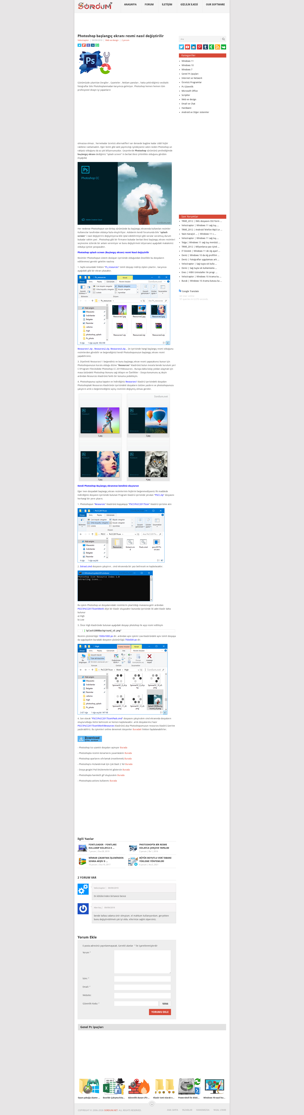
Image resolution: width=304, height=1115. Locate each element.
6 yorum (143, 865)
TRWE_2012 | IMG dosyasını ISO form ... (202, 221)
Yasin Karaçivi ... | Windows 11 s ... (199, 234)
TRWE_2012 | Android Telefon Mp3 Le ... (202, 229)
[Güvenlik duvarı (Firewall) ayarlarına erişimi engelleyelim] (139, 1086)
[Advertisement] (152, 23)
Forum (149, 4)
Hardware (186, 108)
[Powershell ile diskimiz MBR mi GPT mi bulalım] (189, 1086)
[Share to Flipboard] (84, 45)
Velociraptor (83, 40)
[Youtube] (187, 46)
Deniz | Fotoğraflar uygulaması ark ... (200, 259)
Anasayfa (130, 4)
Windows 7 (187, 69)
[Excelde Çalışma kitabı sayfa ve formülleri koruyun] (114, 1086)
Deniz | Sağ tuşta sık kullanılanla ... (199, 268)
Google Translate (190, 291)
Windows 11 (188, 61)
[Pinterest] (199, 46)
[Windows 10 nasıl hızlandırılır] (214, 1086)
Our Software (215, 4)
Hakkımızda (202, 1110)
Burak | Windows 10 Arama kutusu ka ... (202, 281)
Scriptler (186, 95)
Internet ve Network (192, 78)
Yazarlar (187, 1110)
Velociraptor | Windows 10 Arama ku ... (201, 276)
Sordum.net (110, 1110)
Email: (86, 986)
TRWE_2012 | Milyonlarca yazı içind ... (200, 246)
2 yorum (125, 40)
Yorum (87, 952)
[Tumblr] (205, 46)
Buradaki (137, 729)
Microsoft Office (190, 91)
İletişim (167, 4)
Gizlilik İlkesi (189, 4)
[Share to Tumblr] (88, 45)
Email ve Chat (188, 103)
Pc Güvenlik (187, 86)
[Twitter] (181, 46)
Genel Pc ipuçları (190, 74)
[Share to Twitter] (79, 45)
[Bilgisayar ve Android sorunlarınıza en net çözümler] (95, 6)
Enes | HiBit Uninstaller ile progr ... (199, 272)
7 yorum (92, 851)
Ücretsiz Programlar (192, 82)
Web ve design (112, 40)
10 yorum (93, 865)
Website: (87, 995)
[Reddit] (193, 46)
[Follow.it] (223, 46)
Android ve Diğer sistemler (195, 112)
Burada (123, 747)
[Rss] (217, 46)
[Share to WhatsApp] (97, 45)
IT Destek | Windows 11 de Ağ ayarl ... (201, 251)
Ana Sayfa (172, 1110)
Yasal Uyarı (219, 1110)
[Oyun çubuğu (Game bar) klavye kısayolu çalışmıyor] (89, 1086)
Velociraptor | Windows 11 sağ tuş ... (200, 225)
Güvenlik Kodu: (91, 1003)
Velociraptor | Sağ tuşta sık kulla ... (199, 264)
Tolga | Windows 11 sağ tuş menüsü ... (201, 242)
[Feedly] (211, 46)
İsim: (86, 978)
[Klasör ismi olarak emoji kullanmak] (164, 1086)
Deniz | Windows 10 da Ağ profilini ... (200, 255)
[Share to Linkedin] (93, 45)
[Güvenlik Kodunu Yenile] (165, 1003)
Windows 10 (188, 65)
